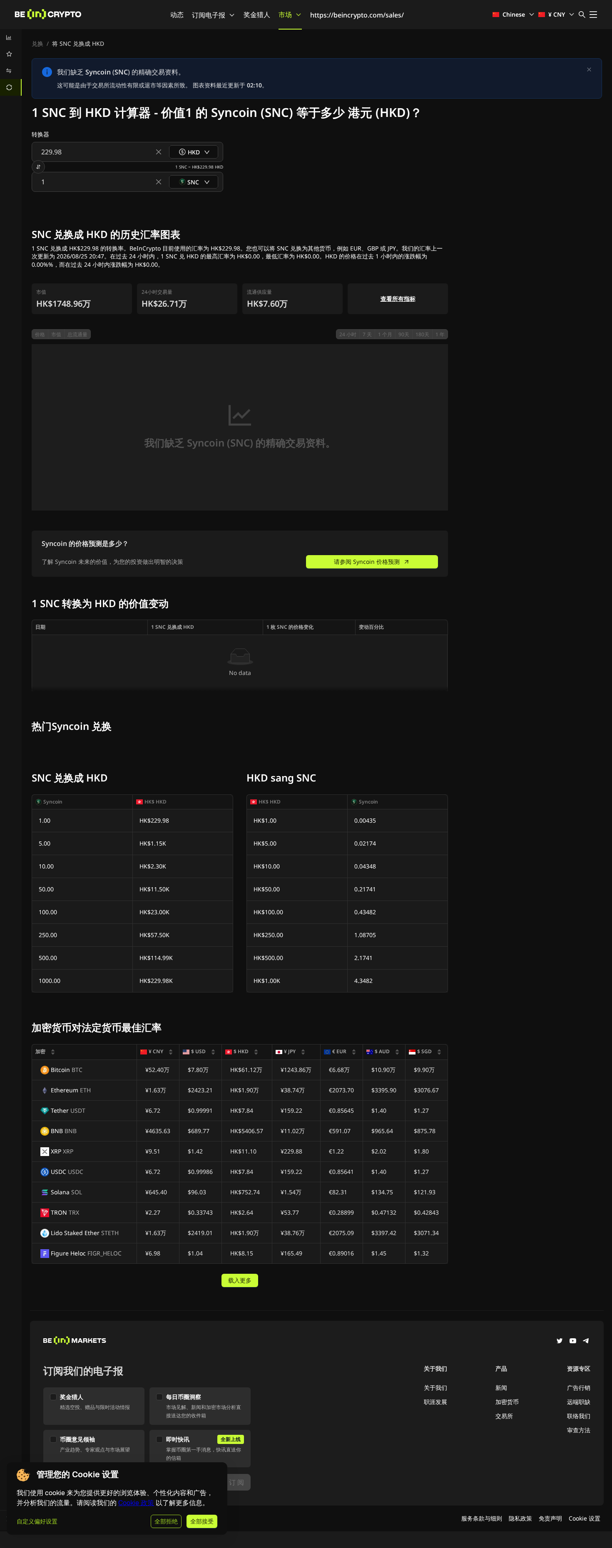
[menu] (11, 62)
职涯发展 (435, 1402)
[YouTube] (573, 1342)
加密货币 (507, 1402)
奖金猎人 (257, 14)
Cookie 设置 (584, 1518)
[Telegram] (586, 1342)
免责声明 (550, 1518)
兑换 (37, 43)
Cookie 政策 (136, 1502)
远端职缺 (578, 1402)
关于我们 (435, 1388)
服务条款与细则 (481, 1518)
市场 (285, 14)
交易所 (504, 1416)
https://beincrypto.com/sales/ (357, 15)
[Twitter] (559, 1342)
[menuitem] (11, 37)
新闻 (501, 1388)
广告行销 (578, 1388)
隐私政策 (520, 1518)
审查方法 (578, 1430)
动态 (177, 14)
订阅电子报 (208, 15)
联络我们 (578, 1416)
